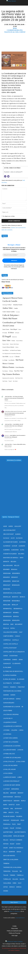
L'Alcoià (17, 356)
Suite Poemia (4, 381)
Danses (19, 329)
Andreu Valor (7, 308)
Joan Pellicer (5, 350)
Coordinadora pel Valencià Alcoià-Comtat (12, 324)
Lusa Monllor (11, 360)
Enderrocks (14, 336)
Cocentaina (18, 311)
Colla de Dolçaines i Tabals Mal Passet (10, 317)
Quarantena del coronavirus (8, 378)
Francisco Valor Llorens (14, 344)
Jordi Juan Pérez (8, 396)
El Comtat (4, 332)
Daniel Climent (5, 329)
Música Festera (8, 367)
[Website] (5, 176)
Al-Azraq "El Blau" (7, 304)
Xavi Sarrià (15, 381)
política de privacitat (13, 266)
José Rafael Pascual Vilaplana (15, 350)
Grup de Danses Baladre (8, 347)
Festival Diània (19, 340)
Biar (15, 28)
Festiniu (13, 340)
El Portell (17, 332)
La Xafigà (4, 360)
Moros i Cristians (8, 363)
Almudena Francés (17, 304)
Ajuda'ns (4, 279)
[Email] (8, 176)
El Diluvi (11, 332)
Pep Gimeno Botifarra (11, 374)
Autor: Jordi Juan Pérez (12, 168)
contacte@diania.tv (20, 917)
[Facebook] (5, 899)
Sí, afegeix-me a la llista (9, 216)
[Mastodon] (22, 899)
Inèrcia (16, 347)
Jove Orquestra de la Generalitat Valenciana (11, 353)
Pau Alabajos (5, 371)
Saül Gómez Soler (19, 378)
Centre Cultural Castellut (8, 311)
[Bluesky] (18, 899)
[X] (14, 899)
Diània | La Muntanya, (14, 911)
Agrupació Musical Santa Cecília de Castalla (12, 299)
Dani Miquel (13, 329)
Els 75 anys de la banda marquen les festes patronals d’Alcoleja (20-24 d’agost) (14, 398)
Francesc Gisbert (5, 344)
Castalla (16, 308)
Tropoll (10, 381)
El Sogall (6, 336)
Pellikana (11, 371)
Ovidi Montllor (19, 367)
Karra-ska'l (11, 356)
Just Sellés (5, 356)
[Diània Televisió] (14, 3)
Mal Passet (19, 360)
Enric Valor (6, 340)
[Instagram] (10, 899)
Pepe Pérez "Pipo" (18, 371)
